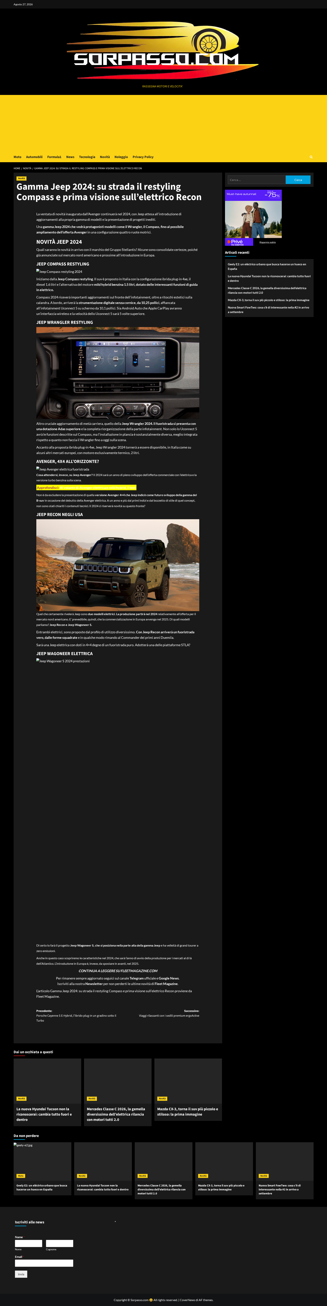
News (70, 157)
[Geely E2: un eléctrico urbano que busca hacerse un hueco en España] (42, 1161)
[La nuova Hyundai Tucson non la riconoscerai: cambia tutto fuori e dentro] (47, 1081)
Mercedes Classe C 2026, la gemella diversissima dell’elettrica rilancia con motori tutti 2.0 (116, 1114)
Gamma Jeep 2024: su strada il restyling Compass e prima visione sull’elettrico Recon (112, 991)
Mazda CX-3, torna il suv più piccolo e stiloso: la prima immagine (187, 1111)
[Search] (311, 157)
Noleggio (121, 157)
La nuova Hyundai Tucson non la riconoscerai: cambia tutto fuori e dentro (44, 1114)
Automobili (34, 157)
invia (21, 1274)
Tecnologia (87, 157)
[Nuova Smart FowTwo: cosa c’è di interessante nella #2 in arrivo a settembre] (285, 1161)
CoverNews (187, 1300)
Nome (18, 1249)
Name (20, 1237)
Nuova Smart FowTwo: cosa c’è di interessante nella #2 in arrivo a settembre (268, 310)
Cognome (51, 1249)
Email (19, 1256)
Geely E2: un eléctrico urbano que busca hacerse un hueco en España (267, 266)
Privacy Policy (143, 157)
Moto (17, 157)
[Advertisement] (163, 123)
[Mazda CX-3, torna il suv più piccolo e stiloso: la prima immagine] (188, 1081)
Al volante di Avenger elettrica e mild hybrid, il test (98, 487)
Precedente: (76, 1016)
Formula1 (54, 157)
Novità (105, 157)
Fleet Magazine (47, 996)
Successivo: (169, 1013)
